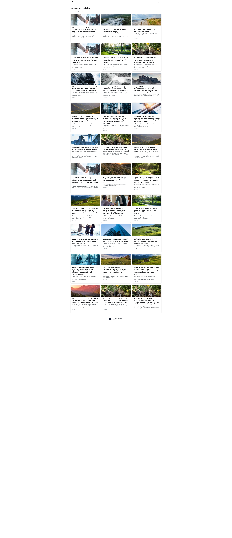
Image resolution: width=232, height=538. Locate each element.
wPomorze (74, 2)
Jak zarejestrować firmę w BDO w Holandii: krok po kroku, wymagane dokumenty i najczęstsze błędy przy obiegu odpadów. (84, 88)
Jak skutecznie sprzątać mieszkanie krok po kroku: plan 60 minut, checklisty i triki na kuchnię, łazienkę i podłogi (146, 29)
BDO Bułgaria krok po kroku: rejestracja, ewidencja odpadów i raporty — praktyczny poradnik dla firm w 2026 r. (115, 179)
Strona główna (158, 2)
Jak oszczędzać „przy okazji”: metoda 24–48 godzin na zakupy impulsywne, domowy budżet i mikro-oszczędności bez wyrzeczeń (85, 300)
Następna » (120, 318)
